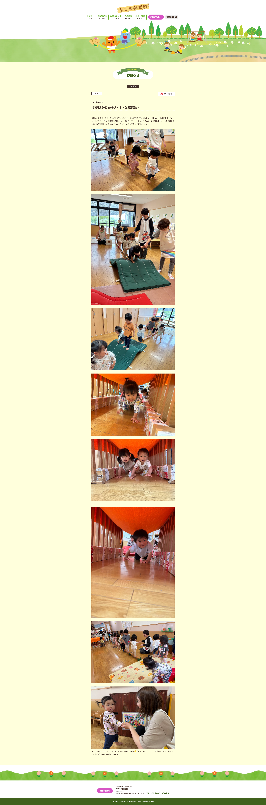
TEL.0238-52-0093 (158, 793)
